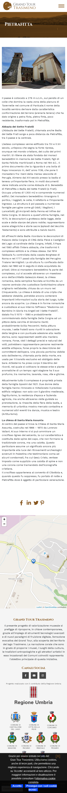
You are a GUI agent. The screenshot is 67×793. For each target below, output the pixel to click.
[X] (58, 756)
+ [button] (4, 519)
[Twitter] (36, 503)
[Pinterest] (42, 503)
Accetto (17, 786)
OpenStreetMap (51, 607)
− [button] (4, 524)
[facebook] (22, 503)
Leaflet (39, 607)
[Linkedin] (29, 503)
